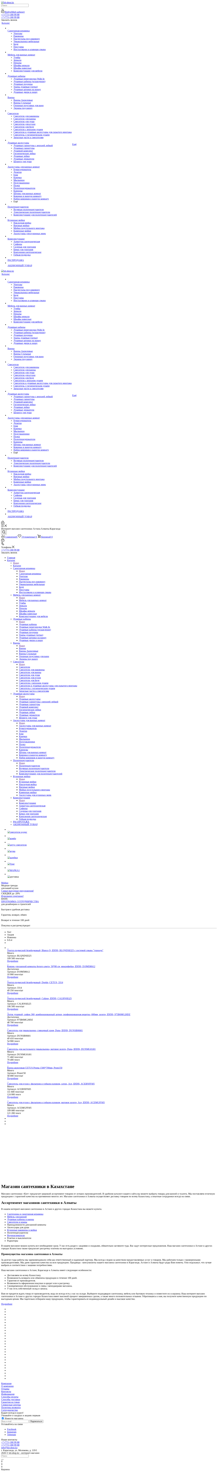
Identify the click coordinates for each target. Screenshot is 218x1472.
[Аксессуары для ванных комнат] (40, 164)
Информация (7, 1394)
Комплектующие (27, 803)
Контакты (6, 1391)
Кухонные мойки (27, 781)
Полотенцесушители (29, 765)
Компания (6, 1383)
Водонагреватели (16, 1235)
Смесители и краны (17, 1222)
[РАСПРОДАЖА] (40, 257)
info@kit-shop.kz (9, 1447)
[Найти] (2, 1459)
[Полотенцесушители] (40, 204)
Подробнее (12, 961)
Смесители (24, 667)
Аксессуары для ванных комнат (35, 725)
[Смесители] (40, 111)
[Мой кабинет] (2, 523)
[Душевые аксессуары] (40, 140)
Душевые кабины (28, 624)
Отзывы (5, 1389)
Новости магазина (13, 1418)
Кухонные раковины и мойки (22, 1230)
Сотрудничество (9, 1410)
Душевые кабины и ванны (20, 1219)
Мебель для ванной (17, 1216)
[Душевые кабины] (40, 73)
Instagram (11, 1432)
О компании (7, 1386)
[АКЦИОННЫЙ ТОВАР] (40, 263)
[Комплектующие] (40, 236)
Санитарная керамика (30, 573)
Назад (16, 563)
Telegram (11, 1434)
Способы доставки (10, 1399)
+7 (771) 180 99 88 (10, 14)
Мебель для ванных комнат (33, 600)
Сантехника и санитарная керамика (25, 1214)
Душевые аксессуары (29, 699)
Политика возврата (11, 1407)
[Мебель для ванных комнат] (40, 52)
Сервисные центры (11, 1405)
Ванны (22, 648)
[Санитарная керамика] (40, 28)
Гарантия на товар (10, 1402)
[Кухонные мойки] (40, 217)
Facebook (11, 1429)
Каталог (17, 565)
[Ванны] (40, 95)
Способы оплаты (9, 1397)
